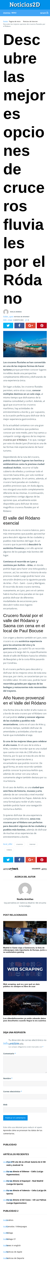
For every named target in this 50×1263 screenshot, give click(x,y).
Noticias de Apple (14, 1252)
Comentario (9, 1053)
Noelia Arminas (16, 312)
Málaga (9, 1233)
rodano (9, 850)
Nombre (7, 1078)
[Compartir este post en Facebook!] (19, 325)
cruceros (19, 844)
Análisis (9, 1220)
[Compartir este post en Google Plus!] (31, 325)
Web (5, 1104)
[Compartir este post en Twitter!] (8, 325)
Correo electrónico (12, 1091)
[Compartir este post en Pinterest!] (42, 325)
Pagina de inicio (15, 21)
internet (32, 844)
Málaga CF (11, 1239)
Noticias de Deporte (15, 1258)
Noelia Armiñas (25, 899)
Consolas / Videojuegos (16, 1226)
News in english (13, 1245)
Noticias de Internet (30, 21)
